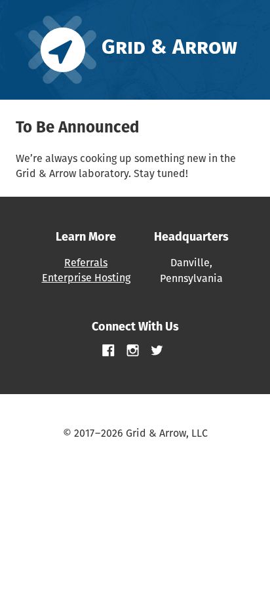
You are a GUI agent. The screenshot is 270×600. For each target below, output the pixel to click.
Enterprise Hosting (86, 277)
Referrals (85, 262)
